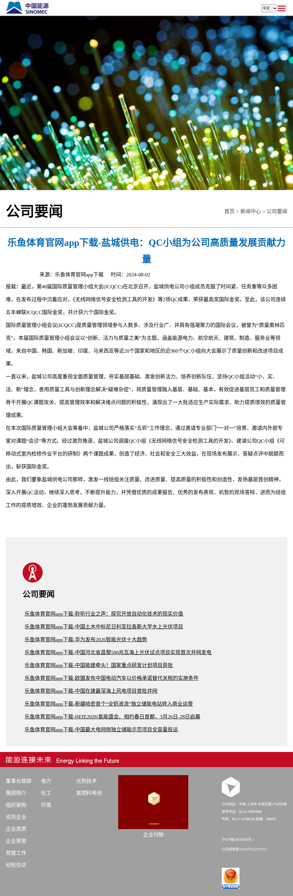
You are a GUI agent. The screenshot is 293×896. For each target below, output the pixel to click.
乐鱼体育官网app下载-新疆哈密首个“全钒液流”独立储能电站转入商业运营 (109, 704)
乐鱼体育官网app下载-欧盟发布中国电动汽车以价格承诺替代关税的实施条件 (112, 678)
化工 (46, 793)
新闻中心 (250, 211)
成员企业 (16, 817)
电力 (46, 781)
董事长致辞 (18, 781)
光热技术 (86, 781)
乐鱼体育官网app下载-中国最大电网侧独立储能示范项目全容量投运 (101, 730)
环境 (46, 805)
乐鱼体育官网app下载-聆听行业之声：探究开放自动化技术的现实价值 (104, 614)
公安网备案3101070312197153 (244, 849)
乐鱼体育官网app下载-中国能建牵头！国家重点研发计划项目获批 (99, 665)
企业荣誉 (16, 841)
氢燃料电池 (89, 793)
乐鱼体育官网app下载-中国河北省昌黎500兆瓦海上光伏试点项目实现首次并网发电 (118, 652)
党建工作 (16, 853)
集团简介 (16, 793)
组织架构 (16, 805)
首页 (229, 211)
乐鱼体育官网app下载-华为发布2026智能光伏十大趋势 (86, 639)
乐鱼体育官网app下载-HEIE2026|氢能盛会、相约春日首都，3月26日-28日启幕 (112, 717)
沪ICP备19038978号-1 (238, 840)
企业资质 (16, 829)
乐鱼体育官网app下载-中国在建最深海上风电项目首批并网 (91, 691)
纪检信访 (16, 865)
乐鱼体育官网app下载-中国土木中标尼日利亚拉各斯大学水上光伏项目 (104, 627)
